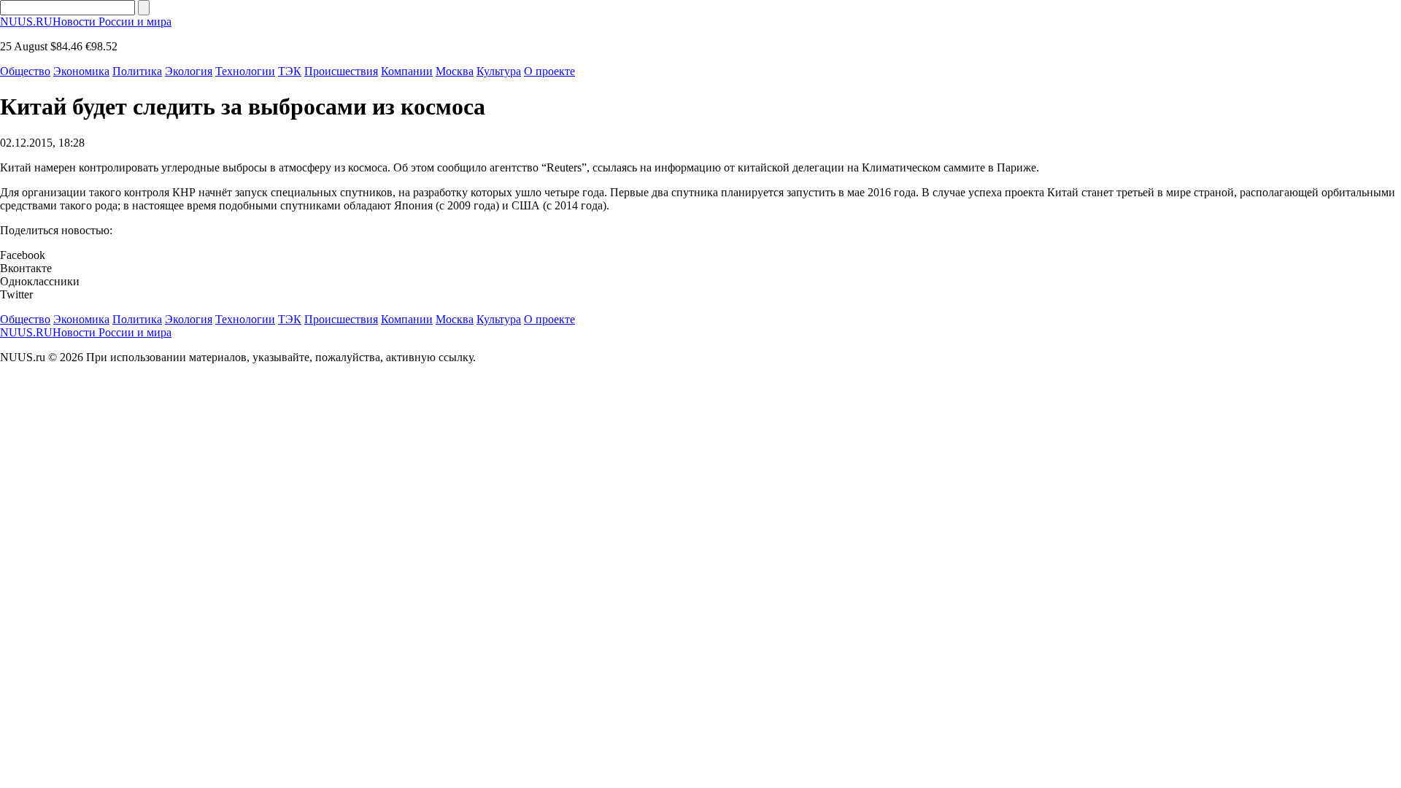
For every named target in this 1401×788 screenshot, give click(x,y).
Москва (455, 71)
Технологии (245, 71)
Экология (188, 71)
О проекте (549, 71)
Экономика (81, 71)
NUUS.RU (85, 21)
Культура (498, 71)
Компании (407, 71)
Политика (137, 71)
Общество (25, 71)
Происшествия (341, 71)
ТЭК (289, 71)
